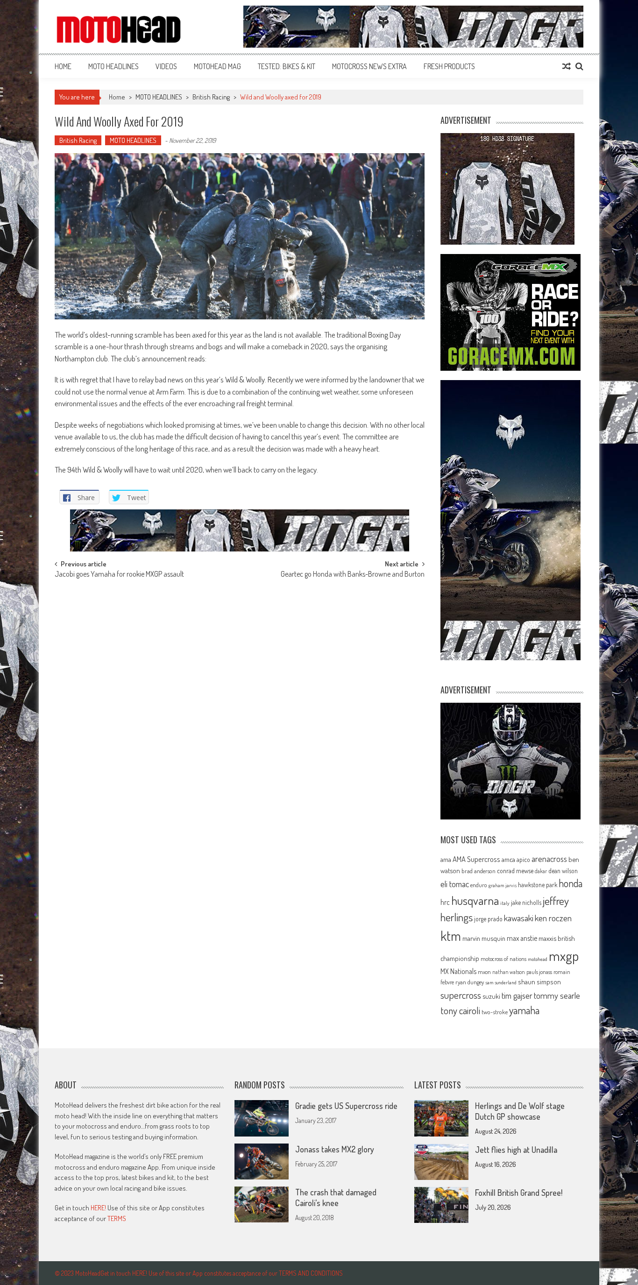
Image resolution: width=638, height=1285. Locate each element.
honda (570, 883)
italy (505, 903)
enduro (478, 885)
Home (63, 66)
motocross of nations (503, 958)
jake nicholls (526, 902)
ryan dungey (469, 982)
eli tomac (454, 883)
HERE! (98, 1207)
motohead (537, 959)
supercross (460, 994)
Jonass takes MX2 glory (334, 1149)
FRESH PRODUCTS (449, 66)
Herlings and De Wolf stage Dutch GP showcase (520, 1111)
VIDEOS (166, 66)
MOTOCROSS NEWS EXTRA (369, 66)
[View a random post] (566, 66)
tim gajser (517, 995)
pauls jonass (539, 971)
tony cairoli (460, 1010)
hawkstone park (537, 885)
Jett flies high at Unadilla (516, 1149)
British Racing (211, 96)
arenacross (549, 859)
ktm (450, 935)
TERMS (116, 1218)
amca (508, 859)
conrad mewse (515, 870)
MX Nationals (458, 971)
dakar (541, 871)
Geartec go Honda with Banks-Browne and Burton (353, 575)
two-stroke (495, 1012)
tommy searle (557, 995)
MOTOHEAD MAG (217, 66)
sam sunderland (501, 982)
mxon (484, 971)
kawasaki (518, 917)
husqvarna (475, 900)
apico (523, 859)
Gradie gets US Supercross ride (346, 1106)
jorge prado (488, 919)
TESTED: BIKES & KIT (286, 66)
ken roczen (553, 917)
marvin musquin (483, 938)
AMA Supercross (476, 859)
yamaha (524, 1010)
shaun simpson (539, 981)
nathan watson (508, 971)
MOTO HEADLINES (113, 66)
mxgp (564, 955)
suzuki (491, 996)
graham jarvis (503, 885)
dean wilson (563, 871)
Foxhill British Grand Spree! (518, 1192)
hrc (445, 902)
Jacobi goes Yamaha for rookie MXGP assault (119, 575)
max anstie (522, 938)
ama (445, 859)
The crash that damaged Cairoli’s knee (335, 1197)
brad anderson (478, 871)
